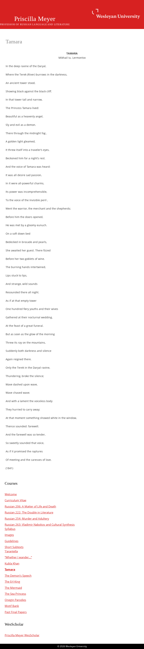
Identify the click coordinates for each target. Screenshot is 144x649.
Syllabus (10, 529)
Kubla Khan (12, 563)
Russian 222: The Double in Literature (29, 512)
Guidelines (11, 541)
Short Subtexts (14, 547)
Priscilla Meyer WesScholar (22, 635)
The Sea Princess (15, 594)
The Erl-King (12, 581)
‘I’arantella (11, 551)
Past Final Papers (16, 612)
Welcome (11, 494)
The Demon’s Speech (18, 575)
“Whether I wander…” (18, 557)
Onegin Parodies (15, 600)
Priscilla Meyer (34, 18)
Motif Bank (12, 606)
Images (9, 535)
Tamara (10, 569)
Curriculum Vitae (15, 500)
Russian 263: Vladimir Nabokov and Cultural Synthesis (40, 524)
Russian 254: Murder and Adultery (27, 518)
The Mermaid (13, 588)
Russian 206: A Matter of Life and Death (30, 506)
